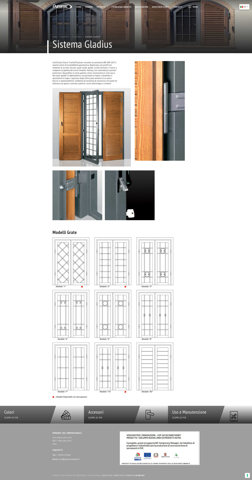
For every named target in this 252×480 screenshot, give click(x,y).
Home (78, 7)
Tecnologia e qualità (121, 7)
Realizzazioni (141, 7)
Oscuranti (77, 37)
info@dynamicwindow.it (69, 459)
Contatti (177, 7)
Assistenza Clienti (160, 7)
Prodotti (65, 37)
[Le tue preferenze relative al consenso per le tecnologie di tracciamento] (247, 475)
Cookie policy (107, 475)
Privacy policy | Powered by (124, 475)
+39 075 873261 (64, 455)
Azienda (89, 7)
